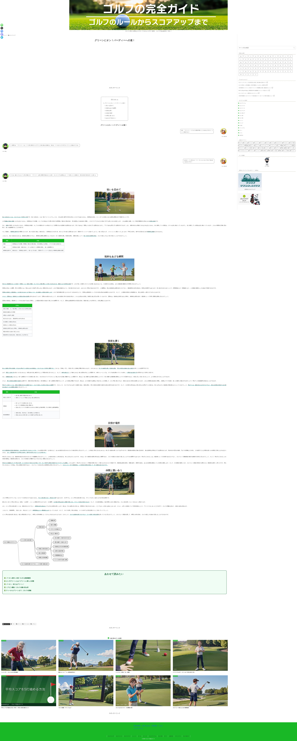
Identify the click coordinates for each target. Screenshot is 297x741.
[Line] (1, 25)
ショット (134, 736)
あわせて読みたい (111, 118)
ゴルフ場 (160, 736)
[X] (1, 28)
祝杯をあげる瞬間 (111, 108)
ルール (139, 736)
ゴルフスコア (7, 624)
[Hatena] (1, 37)
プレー (64, 704)
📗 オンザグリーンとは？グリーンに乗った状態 (19, 581)
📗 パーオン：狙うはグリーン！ (14, 584)
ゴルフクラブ (127, 736)
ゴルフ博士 (267, 166)
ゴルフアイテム (152, 736)
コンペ (175, 704)
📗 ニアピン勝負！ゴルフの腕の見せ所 (16, 587)
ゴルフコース (119, 736)
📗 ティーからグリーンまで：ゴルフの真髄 (17, 590)
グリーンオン (26, 624)
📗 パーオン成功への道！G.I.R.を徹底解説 (17, 578)
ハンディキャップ (184, 704)
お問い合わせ (146, 725)
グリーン (19, 624)
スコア (60, 704)
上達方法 (171, 736)
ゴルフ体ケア (186, 736)
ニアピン (34, 624)
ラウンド (69, 704)
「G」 (13, 624)
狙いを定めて (110, 105)
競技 (125, 704)
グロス (118, 704)
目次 (112, 99)
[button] (294, 48)
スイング (145, 736)
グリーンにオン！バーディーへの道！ (115, 103)
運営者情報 (137, 725)
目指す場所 (109, 113)
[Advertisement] (114, 73)
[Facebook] (1, 31)
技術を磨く (109, 110)
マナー (165, 736)
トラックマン (178, 736)
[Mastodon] (1, 34)
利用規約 (154, 725)
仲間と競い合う (110, 115)
